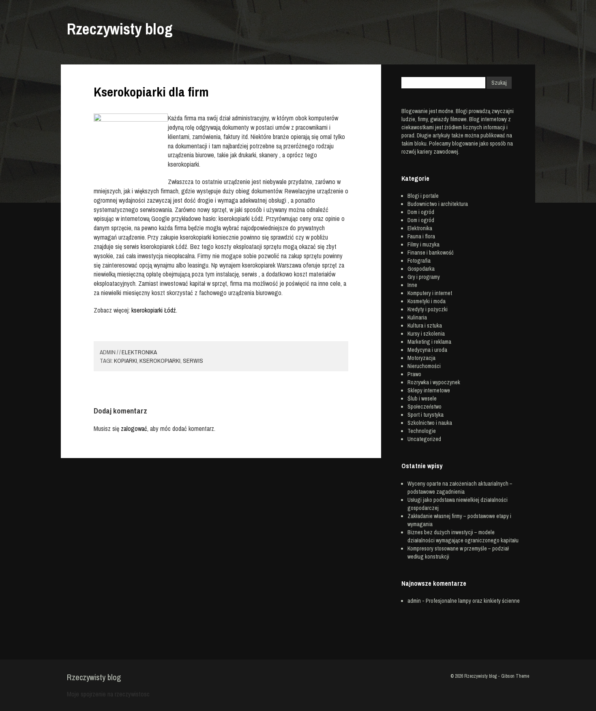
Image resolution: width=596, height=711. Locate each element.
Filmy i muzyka (423, 244)
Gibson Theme (515, 676)
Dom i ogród (420, 212)
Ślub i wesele (422, 398)
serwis (193, 360)
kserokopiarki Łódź (153, 310)
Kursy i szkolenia (426, 333)
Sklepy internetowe (428, 390)
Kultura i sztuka (424, 325)
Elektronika (139, 352)
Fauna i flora (421, 236)
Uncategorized (424, 439)
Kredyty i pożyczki (427, 309)
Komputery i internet (429, 293)
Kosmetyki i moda (426, 301)
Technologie (421, 431)
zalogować (134, 428)
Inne (412, 285)
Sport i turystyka (425, 414)
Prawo (414, 374)
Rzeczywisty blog (120, 29)
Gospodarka (421, 268)
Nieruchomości (424, 366)
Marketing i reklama (429, 341)
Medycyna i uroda (427, 349)
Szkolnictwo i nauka (429, 422)
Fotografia (419, 260)
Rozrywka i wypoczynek (433, 382)
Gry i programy (423, 277)
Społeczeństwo (424, 406)
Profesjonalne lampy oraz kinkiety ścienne (473, 600)
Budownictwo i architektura (437, 204)
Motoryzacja (421, 358)
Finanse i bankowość (430, 252)
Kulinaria (417, 317)
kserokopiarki (159, 360)
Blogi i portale (423, 195)
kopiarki (125, 360)
